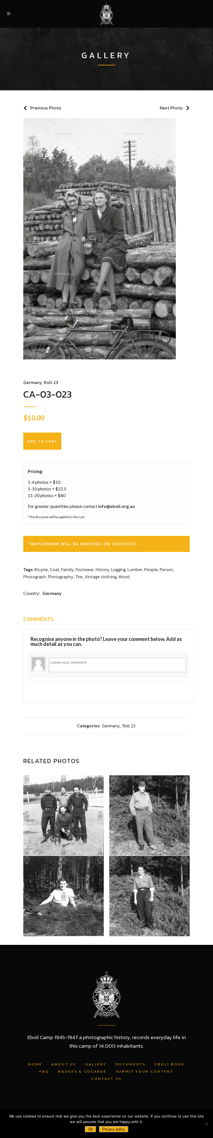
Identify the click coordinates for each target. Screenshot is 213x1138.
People (151, 569)
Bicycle (41, 569)
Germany (32, 382)
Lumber (135, 569)
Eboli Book (170, 1064)
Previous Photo (45, 107)
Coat (54, 569)
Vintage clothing (100, 576)
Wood (124, 576)
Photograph (34, 576)
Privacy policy (113, 1129)
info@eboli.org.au (116, 506)
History (102, 569)
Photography (60, 576)
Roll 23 (51, 382)
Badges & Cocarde (82, 1071)
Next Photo (171, 107)
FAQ (44, 1071)
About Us (64, 1064)
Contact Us (106, 1078)
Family (67, 569)
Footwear (85, 569)
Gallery (95, 1064)
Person (166, 569)
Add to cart (42, 441)
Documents (131, 1064)
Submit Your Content (145, 1071)
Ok (90, 1129)
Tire (79, 576)
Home (35, 1064)
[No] (206, 1123)
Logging (118, 569)
